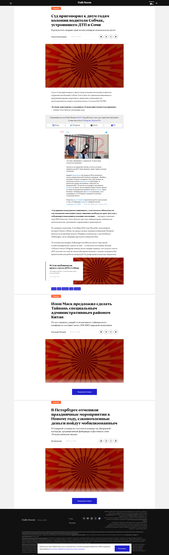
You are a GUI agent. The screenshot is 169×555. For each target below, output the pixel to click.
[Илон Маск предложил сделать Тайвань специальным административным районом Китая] (101, 332)
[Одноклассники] (95, 518)
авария (65, 289)
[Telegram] (83, 518)
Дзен (94, 121)
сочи (54, 289)
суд (71, 289)
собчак (77, 289)
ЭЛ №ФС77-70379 (132, 514)
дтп (59, 289)
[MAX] (99, 518)
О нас (71, 519)
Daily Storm (84, 3)
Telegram (87, 121)
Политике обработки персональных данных (67, 549)
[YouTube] (87, 518)
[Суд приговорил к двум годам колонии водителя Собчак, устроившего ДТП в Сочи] (101, 37)
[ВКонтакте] (91, 518)
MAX (79, 118)
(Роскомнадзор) (110, 514)
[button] (11, 3)
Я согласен (122, 548)
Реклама (72, 523)
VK (99, 121)
